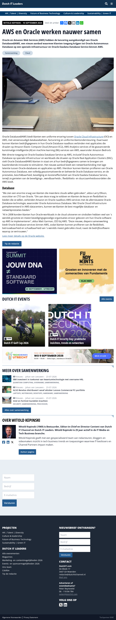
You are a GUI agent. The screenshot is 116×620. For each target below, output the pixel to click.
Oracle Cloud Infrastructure (88, 136)
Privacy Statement (31, 617)
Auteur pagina (27, 451)
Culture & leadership (12, 536)
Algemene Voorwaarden (12, 617)
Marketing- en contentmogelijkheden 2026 (22, 560)
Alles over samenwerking (17, 410)
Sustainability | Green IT (13, 542)
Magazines (7, 557)
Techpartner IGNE (107, 617)
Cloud (27, 53)
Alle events (106, 299)
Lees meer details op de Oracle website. (23, 236)
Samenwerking (11, 53)
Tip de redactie (12, 243)
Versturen (9, 503)
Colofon (5, 570)
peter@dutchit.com (68, 594)
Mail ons (63, 577)
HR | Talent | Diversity (13, 532)
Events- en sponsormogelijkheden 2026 (20, 563)
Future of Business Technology (16, 539)
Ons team (6, 567)
